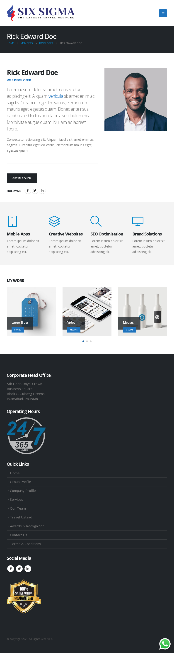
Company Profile (23, 490)
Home (15, 473)
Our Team (18, 508)
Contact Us (18, 535)
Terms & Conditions (25, 543)
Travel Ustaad (21, 517)
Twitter (35, 190)
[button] (83, 341)
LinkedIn (42, 190)
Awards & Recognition (27, 526)
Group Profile (20, 481)
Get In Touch (21, 178)
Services (16, 499)
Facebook (28, 190)
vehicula (55, 96)
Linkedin (27, 568)
